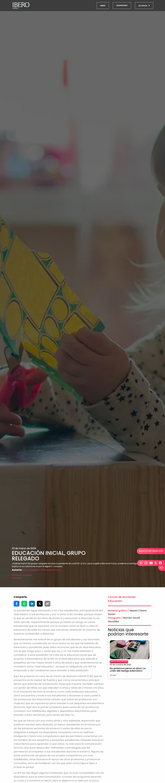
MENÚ (102, 5)
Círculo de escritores (22, 575)
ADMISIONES (121, 5)
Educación (17, 578)
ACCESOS (142, 5)
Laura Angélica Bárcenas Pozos (42, 570)
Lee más (113, 675)
